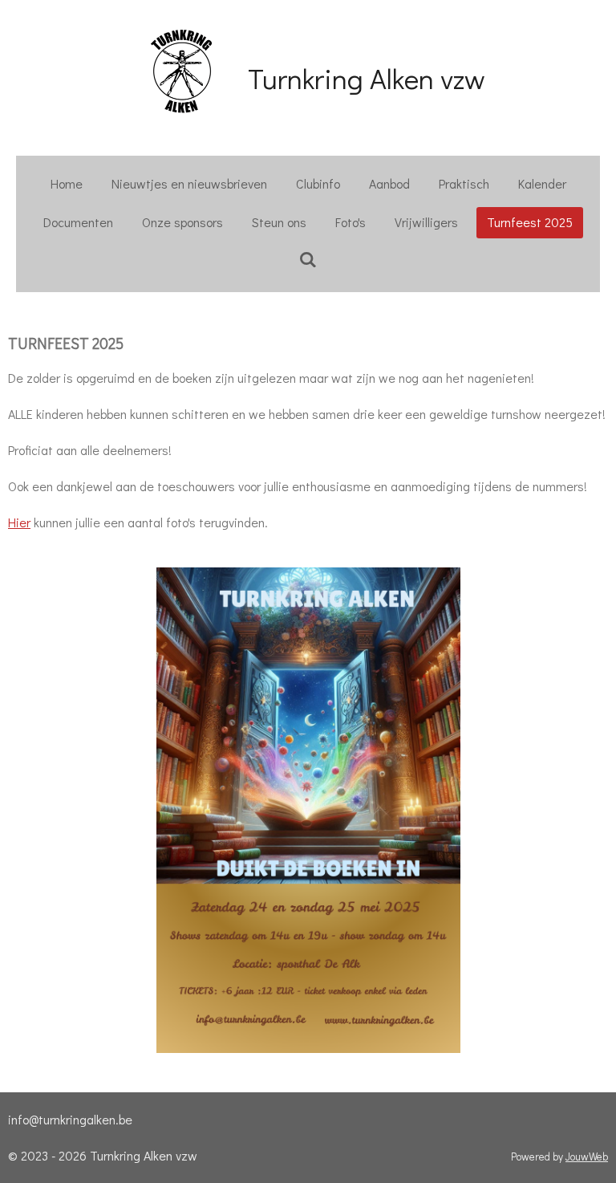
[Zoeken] (308, 258)
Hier (19, 522)
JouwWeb (586, 1156)
